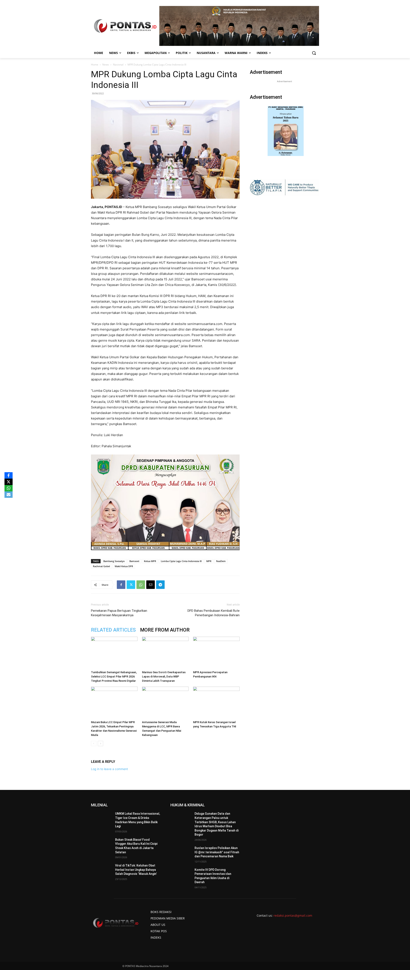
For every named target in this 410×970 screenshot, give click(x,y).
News (105, 64)
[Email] (150, 584)
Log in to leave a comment (109, 769)
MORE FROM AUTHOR (165, 630)
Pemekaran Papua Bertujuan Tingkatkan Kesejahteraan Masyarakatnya (119, 613)
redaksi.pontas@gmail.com (293, 915)
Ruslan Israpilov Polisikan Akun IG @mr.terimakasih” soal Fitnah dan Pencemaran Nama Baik (217, 852)
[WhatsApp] (140, 584)
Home (94, 64)
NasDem (221, 561)
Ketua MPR (150, 561)
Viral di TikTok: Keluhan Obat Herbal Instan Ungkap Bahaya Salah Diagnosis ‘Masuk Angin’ (136, 869)
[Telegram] (160, 584)
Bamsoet (134, 561)
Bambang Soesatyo (114, 561)
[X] (8, 482)
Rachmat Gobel (101, 566)
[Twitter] (131, 584)
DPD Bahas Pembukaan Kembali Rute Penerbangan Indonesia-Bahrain (213, 613)
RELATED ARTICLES (113, 630)
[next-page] (100, 743)
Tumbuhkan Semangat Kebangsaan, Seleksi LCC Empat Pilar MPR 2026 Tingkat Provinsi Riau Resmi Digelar (114, 676)
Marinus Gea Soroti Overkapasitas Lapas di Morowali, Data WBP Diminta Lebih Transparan (164, 676)
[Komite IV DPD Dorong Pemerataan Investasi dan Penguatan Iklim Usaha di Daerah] (180, 875)
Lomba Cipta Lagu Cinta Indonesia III (181, 561)
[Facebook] (121, 584)
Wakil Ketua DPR (124, 566)
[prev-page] (93, 743)
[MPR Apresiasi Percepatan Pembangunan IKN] (216, 653)
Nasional (118, 64)
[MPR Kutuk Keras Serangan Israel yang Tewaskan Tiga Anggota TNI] (216, 703)
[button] (314, 53)
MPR (208, 561)
